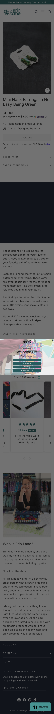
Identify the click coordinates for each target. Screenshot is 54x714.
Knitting (26, 360)
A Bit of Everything (27, 370)
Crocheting (27, 363)
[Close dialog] (53, 340)
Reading (27, 367)
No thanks (27, 373)
